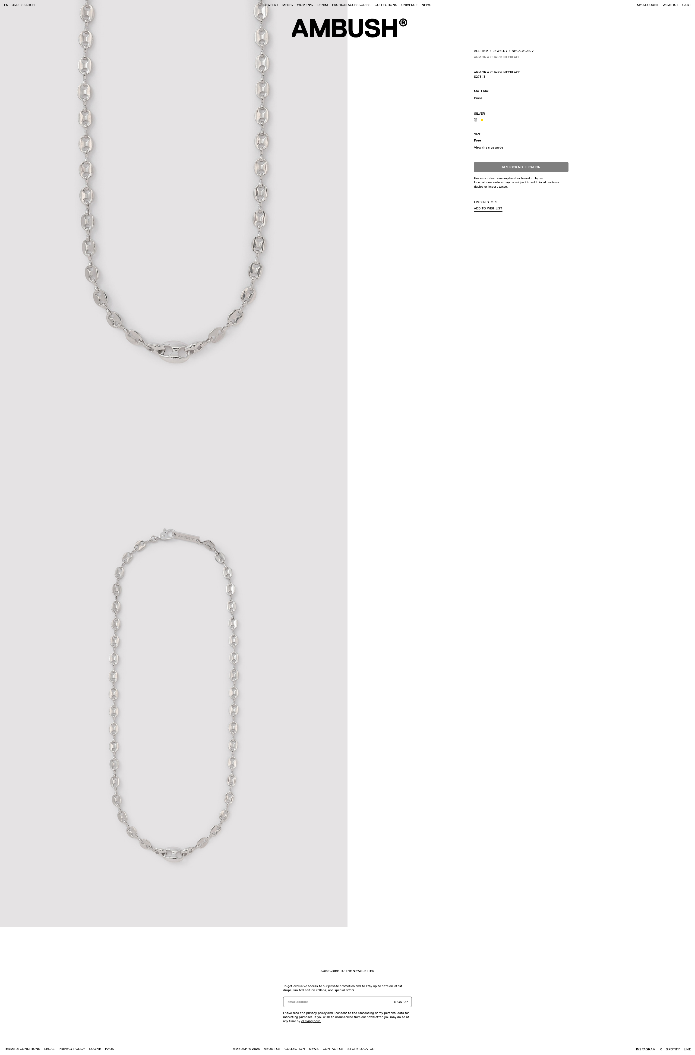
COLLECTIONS (386, 5)
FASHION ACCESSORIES (351, 5)
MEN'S (287, 5)
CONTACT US (333, 1049)
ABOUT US (272, 1049)
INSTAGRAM (646, 1049)
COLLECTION (295, 1049)
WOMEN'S (305, 5)
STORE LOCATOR (361, 1049)
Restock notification (521, 167)
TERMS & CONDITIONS (22, 1049)
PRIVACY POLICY (72, 1049)
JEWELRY (271, 5)
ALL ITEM (481, 51)
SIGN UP (401, 1002)
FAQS (109, 1049)
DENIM (322, 5)
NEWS (426, 5)
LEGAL (49, 1049)
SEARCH (28, 5)
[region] (521, 98)
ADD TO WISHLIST (488, 208)
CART (686, 5)
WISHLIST (670, 5)
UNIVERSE (409, 5)
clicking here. (311, 1021)
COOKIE (95, 1049)
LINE (687, 1049)
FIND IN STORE (486, 202)
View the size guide (488, 147)
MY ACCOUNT (648, 5)
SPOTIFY (673, 1049)
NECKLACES (521, 51)
